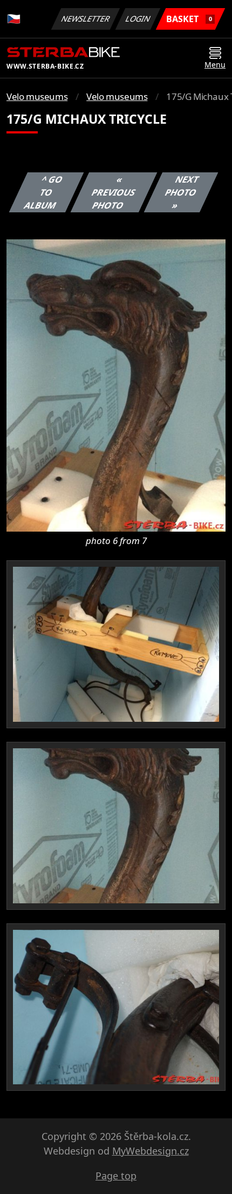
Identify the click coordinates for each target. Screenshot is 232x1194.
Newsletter (85, 19)
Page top (116, 1175)
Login (138, 19)
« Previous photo (113, 192)
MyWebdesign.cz (150, 1150)
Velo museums (36, 96)
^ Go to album (43, 192)
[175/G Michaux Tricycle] (116, 385)
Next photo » (181, 192)
